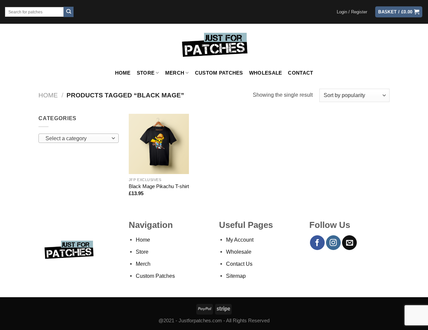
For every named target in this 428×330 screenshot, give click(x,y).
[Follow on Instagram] (333, 242)
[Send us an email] (349, 242)
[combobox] (78, 138)
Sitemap (236, 276)
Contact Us (239, 264)
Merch (174, 73)
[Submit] (69, 12)
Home (123, 73)
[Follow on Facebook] (317, 242)
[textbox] (77, 138)
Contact (300, 73)
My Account (239, 240)
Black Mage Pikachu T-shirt (159, 186)
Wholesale (265, 73)
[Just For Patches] (214, 45)
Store (145, 73)
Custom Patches (219, 73)
